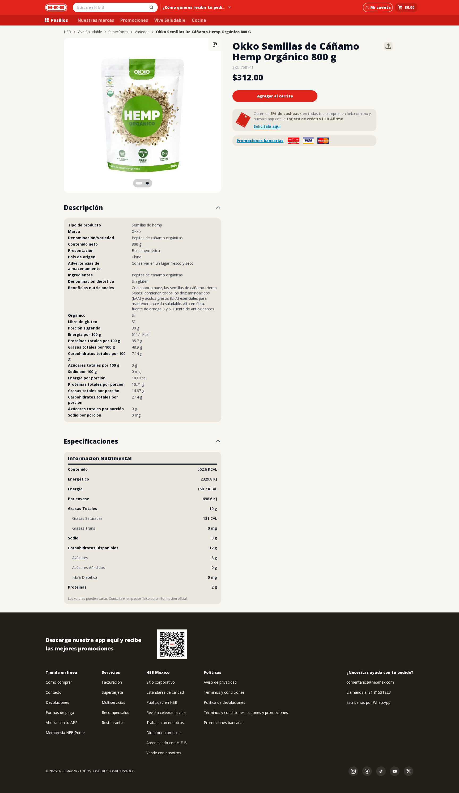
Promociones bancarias (260, 140)
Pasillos (59, 20)
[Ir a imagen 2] (147, 183)
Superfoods (118, 32)
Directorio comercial (163, 732)
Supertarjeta (112, 692)
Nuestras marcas (96, 20)
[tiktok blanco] (381, 771)
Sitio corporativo (160, 682)
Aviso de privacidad (220, 682)
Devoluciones (57, 702)
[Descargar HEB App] (172, 644)
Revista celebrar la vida (166, 712)
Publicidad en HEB (161, 702)
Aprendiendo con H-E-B (166, 742)
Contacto (54, 692)
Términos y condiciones (224, 692)
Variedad (142, 32)
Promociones (134, 20)
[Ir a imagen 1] (139, 183)
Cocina (199, 20)
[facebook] (367, 771)
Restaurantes (113, 722)
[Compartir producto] (388, 46)
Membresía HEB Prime (65, 732)
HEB (67, 32)
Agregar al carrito (275, 95)
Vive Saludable (169, 20)
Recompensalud (115, 712)
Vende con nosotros (163, 752)
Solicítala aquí (267, 126)
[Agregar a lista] (215, 44)
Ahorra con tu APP (62, 722)
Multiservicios (113, 702)
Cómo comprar (59, 682)
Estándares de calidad (165, 692)
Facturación (112, 682)
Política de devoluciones (224, 702)
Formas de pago (60, 712)
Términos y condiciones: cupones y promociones (246, 712)
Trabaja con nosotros (165, 722)
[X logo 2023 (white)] (408, 771)
